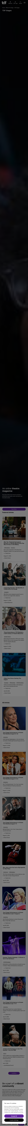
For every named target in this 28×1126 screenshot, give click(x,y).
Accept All (14, 1116)
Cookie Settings (14, 1120)
